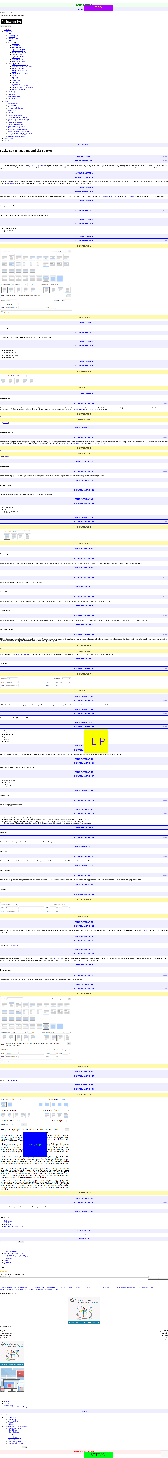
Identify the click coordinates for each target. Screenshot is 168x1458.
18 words (165, 1202)
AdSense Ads (16, 58)
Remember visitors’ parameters (17, 128)
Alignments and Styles (18, 51)
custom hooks (100, 1287)
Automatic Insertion (18, 47)
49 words (165, 926)
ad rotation (9, 1287)
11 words (165, 726)
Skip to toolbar (4, 1414)
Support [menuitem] (10, 1423)
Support (6, 1401)
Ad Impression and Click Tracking (22, 86)
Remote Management (14, 96)
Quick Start (11, 37)
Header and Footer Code (19, 52)
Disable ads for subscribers (16, 124)
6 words (165, 713)
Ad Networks (12, 91)
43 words (165, 558)
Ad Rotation (15, 77)
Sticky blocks (12, 110)
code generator (9, 183)
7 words (165, 763)
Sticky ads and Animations (16, 108)
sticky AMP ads (129, 196)
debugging (106, 1287)
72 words (165, 813)
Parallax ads (11, 112)
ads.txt (14, 72)
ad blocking (3, 1287)
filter (130, 1287)
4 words (165, 940)
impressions (158, 1287)
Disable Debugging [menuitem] (15, 1428)
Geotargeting (16, 84)
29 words (165, 471)
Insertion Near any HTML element (22, 66)
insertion (163, 1287)
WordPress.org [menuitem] (12, 1417)
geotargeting (138, 1287)
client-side (78, 1287)
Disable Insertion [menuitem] (14, 1440)
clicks (74, 1287)
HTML (153, 1287)
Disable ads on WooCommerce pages (19, 119)
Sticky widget (57, 958)
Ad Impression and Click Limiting (22, 87)
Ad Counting (16, 79)
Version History (9, 138)
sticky (45, 1289)
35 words (165, 700)
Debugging (11, 94)
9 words (165, 776)
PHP (12, 1289)
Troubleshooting (13, 100)
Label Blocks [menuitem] (13, 1430)
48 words (165, 191)
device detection (113, 1287)
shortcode (40, 1289)
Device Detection (17, 80)
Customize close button (15, 122)
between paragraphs (59, 1287)
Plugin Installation (13, 35)
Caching (14, 75)
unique (48, 1289)
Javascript (2, 1289)
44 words (165, 875)
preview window (13, 1080)
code (88, 1287)
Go (158, 1278)
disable (118, 1287)
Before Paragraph (13, 103)
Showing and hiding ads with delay (18, 131)
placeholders (41, 165)
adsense (17, 1287)
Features (10, 33)
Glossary (10, 40)
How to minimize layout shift (17, 135)
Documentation (8, 31)
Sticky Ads (15, 82)
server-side (30, 1289)
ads (14, 1287)
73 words (165, 177)
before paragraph (50, 1287)
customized (16, 945)
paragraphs (8, 1289)
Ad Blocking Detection (19, 89)
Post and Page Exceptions (20, 73)
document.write (125, 1287)
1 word (165, 240)
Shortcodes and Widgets (19, 49)
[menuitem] (86, 1447)
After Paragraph (13, 105)
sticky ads (31, 165)
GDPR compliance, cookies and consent (20, 133)
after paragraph (23, 1287)
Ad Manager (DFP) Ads (19, 70)
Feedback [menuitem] (11, 1424)
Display (146, 930)
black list (66, 1287)
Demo (6, 101)
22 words (165, 837)
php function (17, 1289)
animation (32, 1287)
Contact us (7, 140)
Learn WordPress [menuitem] (13, 1421)
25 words (165, 856)
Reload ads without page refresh (18, 129)
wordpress (56, 1289)
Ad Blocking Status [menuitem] (15, 1442)
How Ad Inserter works (15, 115)
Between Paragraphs (14, 107)
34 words (165, 596)
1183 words (164, 156)
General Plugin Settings (19, 61)
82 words (165, 634)
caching (70, 1287)
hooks (149, 1287)
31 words (165, 750)
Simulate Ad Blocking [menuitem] (16, 1443)
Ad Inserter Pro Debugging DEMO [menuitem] (16, 1426)
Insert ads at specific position (16, 126)
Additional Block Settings (20, 65)
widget (51, 1289)
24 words (165, 975)
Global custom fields (14, 98)
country (91, 1287)
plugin (21, 1289)
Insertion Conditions (18, 59)
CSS (95, 1287)
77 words (165, 403)
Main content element (22, 654)
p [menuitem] (13, 1434)
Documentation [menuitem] (12, 1419)
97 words (165, 160)
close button (84, 1287)
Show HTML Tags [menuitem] (15, 1438)
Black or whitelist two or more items (19, 121)
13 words (165, 210)
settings (36, 1289)
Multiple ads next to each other (13, 1226)
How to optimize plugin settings (17, 117)
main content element (78, 409)
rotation (25, 1289)
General (5, 423)
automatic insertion (40, 1287)
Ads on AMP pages (18, 68)
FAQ (5, 114)
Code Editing (16, 44)
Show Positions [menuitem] (14, 1432)
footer (133, 1287)
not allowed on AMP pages (111, 196)
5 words (165, 223)
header (143, 1287)
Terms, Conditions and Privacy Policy (15, 1407)
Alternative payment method (16, 136)
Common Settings (13, 38)
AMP (28, 1287)
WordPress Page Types (19, 56)
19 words (165, 345)
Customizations (12, 93)
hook (146, 1287)
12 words (165, 332)
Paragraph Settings (17, 54)
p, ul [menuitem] (14, 1436)
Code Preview (16, 45)
